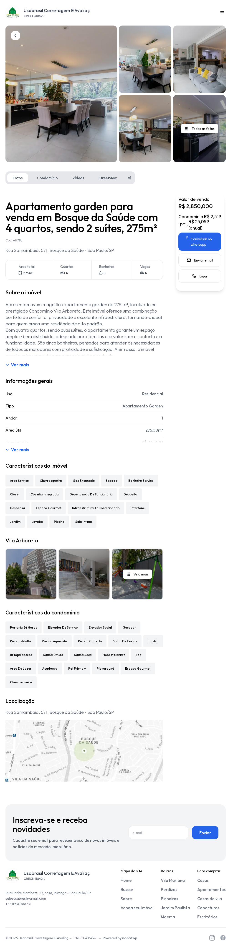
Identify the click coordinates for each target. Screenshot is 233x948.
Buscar (127, 889)
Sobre (126, 898)
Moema (168, 917)
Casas (203, 880)
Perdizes (169, 889)
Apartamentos (211, 889)
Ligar (203, 276)
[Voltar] (15, 35)
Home (126, 880)
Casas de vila (209, 898)
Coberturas (208, 907)
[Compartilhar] (129, 177)
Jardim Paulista (175, 907)
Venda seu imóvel (137, 907)
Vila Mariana (173, 880)
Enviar (205, 832)
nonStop (129, 938)
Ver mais (20, 365)
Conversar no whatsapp (201, 242)
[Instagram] (212, 938)
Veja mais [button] (140, 574)
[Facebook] (223, 938)
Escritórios (207, 917)
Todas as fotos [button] (203, 128)
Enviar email (203, 260)
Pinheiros (169, 898)
